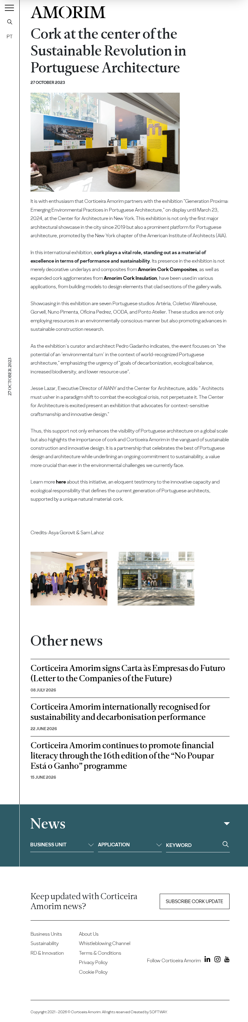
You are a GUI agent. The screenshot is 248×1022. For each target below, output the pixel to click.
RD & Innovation (47, 953)
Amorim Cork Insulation (130, 278)
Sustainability (45, 943)
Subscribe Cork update (194, 901)
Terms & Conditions (100, 953)
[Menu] (9, 7)
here (61, 482)
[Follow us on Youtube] (225, 960)
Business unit (48, 845)
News (47, 824)
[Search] (9, 21)
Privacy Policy (93, 962)
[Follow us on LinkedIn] (206, 960)
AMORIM (68, 10)
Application (114, 845)
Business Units (46, 934)
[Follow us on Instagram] (215, 960)
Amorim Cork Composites (167, 269)
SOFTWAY (158, 1012)
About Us (89, 934)
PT (10, 37)
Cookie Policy (93, 972)
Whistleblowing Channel (104, 943)
